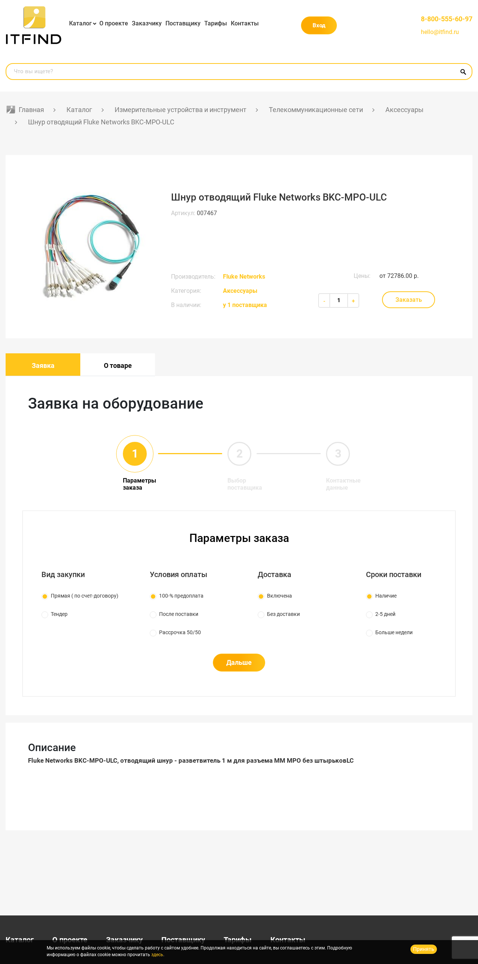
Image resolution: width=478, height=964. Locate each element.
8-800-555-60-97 (446, 19)
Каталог (80, 23)
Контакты (245, 23)
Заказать (408, 299)
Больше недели (394, 632)
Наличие (386, 596)
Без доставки (283, 614)
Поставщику (183, 23)
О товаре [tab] (118, 365)
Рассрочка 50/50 (180, 632)
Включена (279, 596)
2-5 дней (385, 614)
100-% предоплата (181, 596)
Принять (423, 949)
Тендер (59, 614)
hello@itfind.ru (440, 31)
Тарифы (215, 23)
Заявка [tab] (43, 365)
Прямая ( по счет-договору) (84, 596)
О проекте (113, 23)
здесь (157, 954)
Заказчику (147, 23)
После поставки (178, 614)
